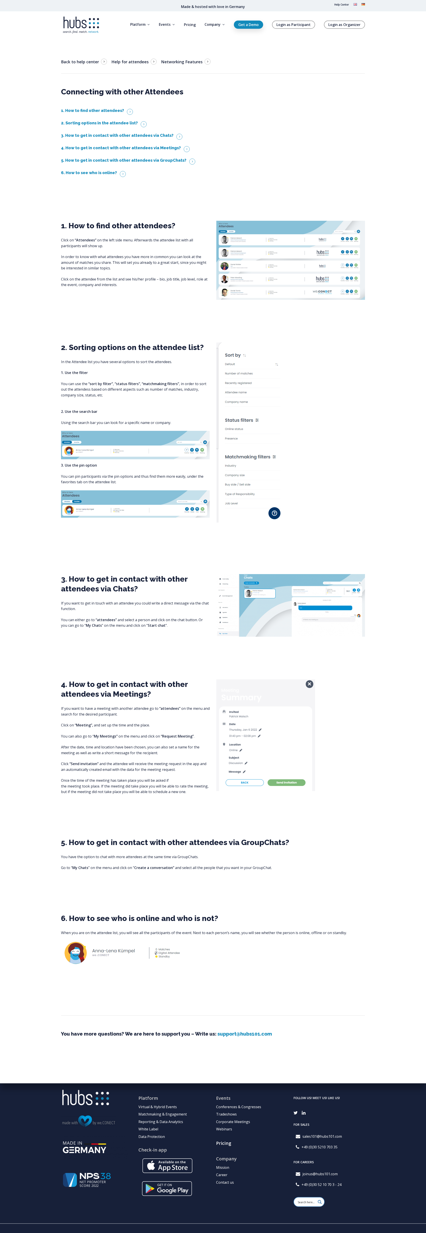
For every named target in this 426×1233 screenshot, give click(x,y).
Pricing (190, 24)
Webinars (224, 1129)
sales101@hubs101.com (322, 1136)
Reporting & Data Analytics (160, 1121)
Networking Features (182, 61)
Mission (222, 1167)
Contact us (225, 1182)
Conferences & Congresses (238, 1106)
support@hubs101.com (244, 1034)
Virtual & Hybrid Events (157, 1106)
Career (221, 1174)
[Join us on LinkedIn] (304, 1111)
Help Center (341, 4)
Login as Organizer (344, 24)
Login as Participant (293, 24)
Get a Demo (248, 24)
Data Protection (151, 1136)
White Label (148, 1129)
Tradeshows (226, 1114)
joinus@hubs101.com (320, 1173)
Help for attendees (130, 61)
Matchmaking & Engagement (162, 1114)
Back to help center (80, 61)
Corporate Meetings (233, 1121)
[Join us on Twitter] (296, 1111)
